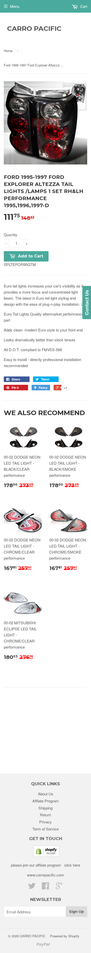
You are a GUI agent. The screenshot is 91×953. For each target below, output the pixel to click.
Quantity (10, 234)
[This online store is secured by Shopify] (46, 855)
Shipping (45, 808)
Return (45, 814)
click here (71, 865)
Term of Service (45, 828)
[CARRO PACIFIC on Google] (59, 887)
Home (8, 50)
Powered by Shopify (64, 936)
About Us (45, 793)
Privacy (45, 821)
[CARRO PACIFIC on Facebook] (45, 887)
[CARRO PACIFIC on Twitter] (32, 887)
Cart (83, 6)
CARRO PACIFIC (34, 29)
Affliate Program (45, 800)
